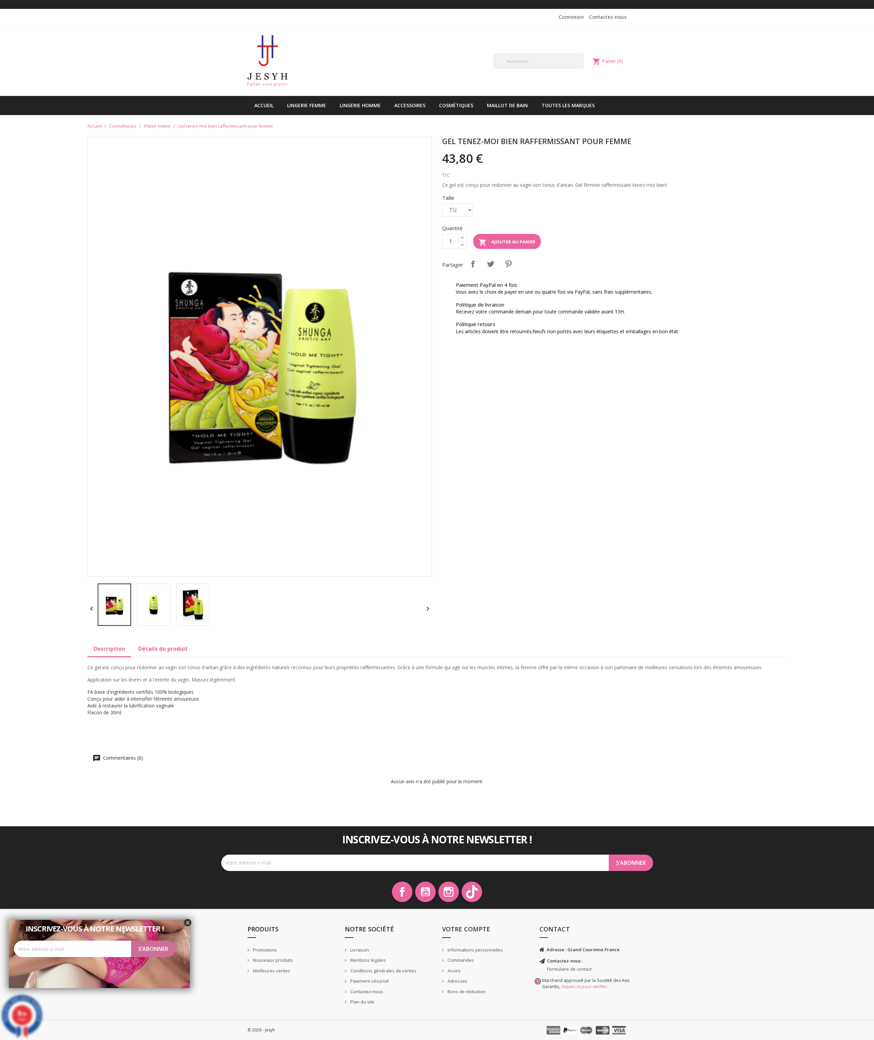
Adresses (457, 981)
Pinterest (508, 264)
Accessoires (409, 105)
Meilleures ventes (271, 971)
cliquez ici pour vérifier (584, 986)
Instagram (448, 892)
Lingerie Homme (360, 105)
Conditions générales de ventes (383, 971)
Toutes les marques (568, 105)
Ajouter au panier (507, 242)
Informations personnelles (475, 950)
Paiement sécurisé (369, 981)
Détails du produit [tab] (163, 648)
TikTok (472, 892)
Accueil (263, 105)
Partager (473, 264)
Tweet (490, 264)
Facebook (402, 892)
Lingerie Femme (306, 105)
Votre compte (466, 929)
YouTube (425, 892)
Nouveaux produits (272, 960)
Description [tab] (109, 648)
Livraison (359, 950)
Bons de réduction (466, 991)
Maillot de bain (507, 105)
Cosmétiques (456, 105)
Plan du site (362, 1002)
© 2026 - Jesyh (261, 1030)
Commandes (460, 960)
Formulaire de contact (569, 969)
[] (581, 68)
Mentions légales (367, 960)
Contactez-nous (607, 17)
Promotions (264, 950)
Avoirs (454, 971)
